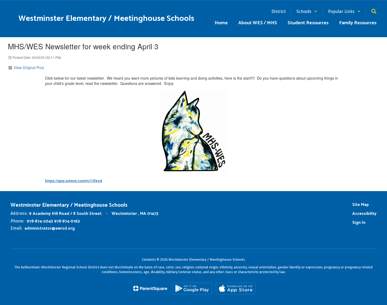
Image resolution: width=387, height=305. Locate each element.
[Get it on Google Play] (192, 288)
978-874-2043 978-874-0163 (53, 221)
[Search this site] (373, 11)
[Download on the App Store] (235, 288)
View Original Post (29, 67)
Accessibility (364, 213)
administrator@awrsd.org (49, 228)
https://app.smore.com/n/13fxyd (73, 180)
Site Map (360, 204)
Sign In (358, 222)
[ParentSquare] (150, 288)
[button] (306, 11)
